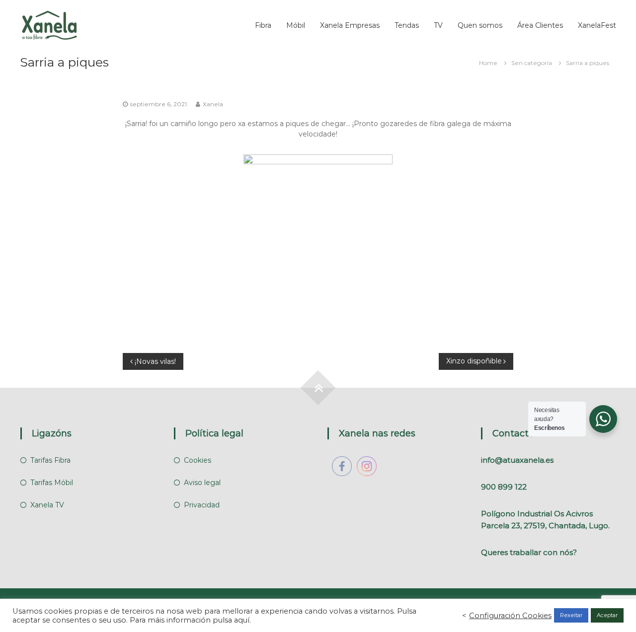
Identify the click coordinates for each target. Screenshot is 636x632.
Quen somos (480, 25)
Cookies (197, 460)
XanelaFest (597, 25)
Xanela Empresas (350, 25)
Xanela (213, 104)
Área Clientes (540, 25)
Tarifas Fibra (50, 460)
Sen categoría (531, 63)
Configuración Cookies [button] (510, 615)
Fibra (263, 25)
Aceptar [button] (607, 615)
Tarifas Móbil (51, 482)
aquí (241, 620)
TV (438, 25)
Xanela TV (47, 504)
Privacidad (202, 504)
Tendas (407, 25)
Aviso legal (202, 482)
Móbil (295, 25)
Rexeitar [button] (571, 615)
